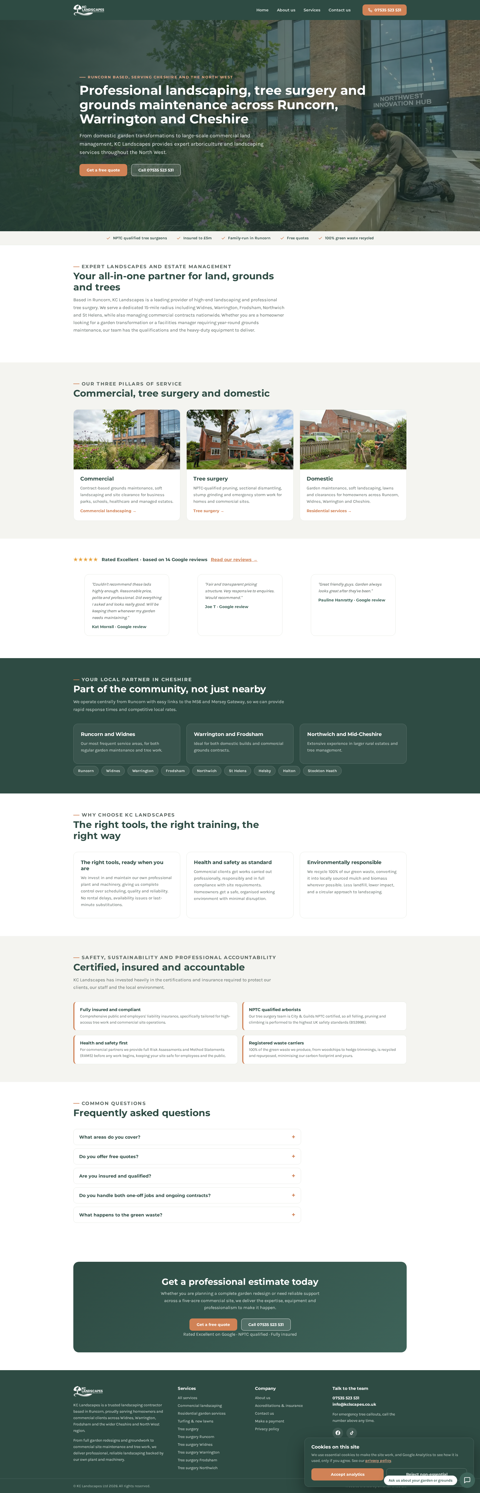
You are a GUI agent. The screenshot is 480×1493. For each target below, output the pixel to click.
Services (312, 10)
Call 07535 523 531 (156, 170)
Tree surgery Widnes (195, 1444)
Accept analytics (347, 1474)
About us (286, 10)
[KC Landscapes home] (88, 10)
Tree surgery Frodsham (197, 1460)
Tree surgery (188, 1429)
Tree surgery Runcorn (196, 1436)
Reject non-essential (427, 1474)
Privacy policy (267, 1429)
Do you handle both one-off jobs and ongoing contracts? (145, 1195)
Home (262, 10)
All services (187, 1397)
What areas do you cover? (109, 1137)
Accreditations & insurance (279, 1405)
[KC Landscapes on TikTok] (351, 1433)
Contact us (340, 10)
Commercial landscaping (200, 1405)
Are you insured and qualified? (115, 1176)
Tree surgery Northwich (198, 1467)
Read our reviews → (234, 559)
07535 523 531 (387, 10)
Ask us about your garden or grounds (420, 1480)
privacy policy (378, 1460)
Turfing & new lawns (195, 1421)
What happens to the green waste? (120, 1215)
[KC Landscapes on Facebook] (337, 1433)
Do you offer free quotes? (108, 1156)
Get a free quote (103, 170)
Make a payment (269, 1421)
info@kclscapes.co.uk (354, 1404)
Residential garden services (202, 1413)
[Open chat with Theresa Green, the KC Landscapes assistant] (467, 1480)
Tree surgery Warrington (198, 1452)
